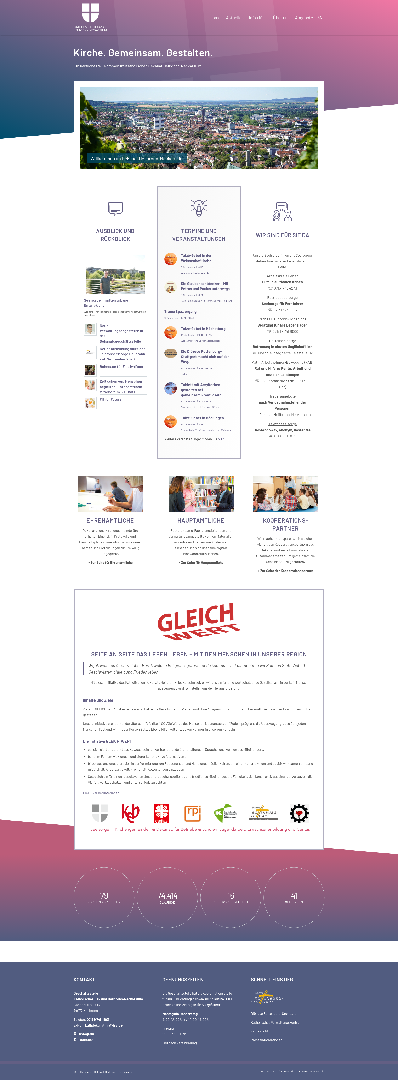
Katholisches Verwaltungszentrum (276, 1022)
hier (220, 439)
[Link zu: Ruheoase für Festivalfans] (90, 370)
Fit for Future (111, 399)
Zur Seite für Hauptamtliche (202, 562)
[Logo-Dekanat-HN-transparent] (90, 17)
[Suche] (320, 17)
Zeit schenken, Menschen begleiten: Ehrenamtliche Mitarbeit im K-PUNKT (121, 386)
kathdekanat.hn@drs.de (104, 1025)
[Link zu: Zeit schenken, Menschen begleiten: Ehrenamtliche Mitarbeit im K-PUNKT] (90, 385)
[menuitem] (215, 17)
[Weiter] (309, 128)
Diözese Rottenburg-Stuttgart (273, 1013)
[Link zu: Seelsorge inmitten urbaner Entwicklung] (115, 274)
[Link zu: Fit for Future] (90, 403)
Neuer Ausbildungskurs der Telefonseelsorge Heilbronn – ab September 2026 (122, 353)
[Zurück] (89, 128)
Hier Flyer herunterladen (101, 793)
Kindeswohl (259, 1031)
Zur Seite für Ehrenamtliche (112, 562)
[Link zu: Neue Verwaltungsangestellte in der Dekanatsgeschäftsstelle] (90, 329)
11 (215, 165)
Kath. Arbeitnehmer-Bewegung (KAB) (282, 362)
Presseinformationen (266, 1040)
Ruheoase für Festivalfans (121, 366)
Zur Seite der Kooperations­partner (286, 570)
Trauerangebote (282, 402)
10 (212, 165)
